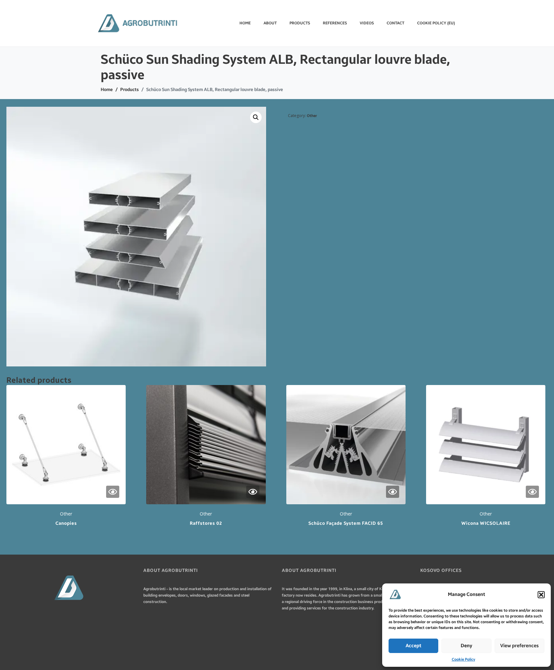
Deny (466, 646)
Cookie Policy (463, 659)
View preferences (519, 646)
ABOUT (270, 23)
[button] (541, 594)
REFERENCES (335, 23)
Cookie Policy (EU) (436, 23)
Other (312, 115)
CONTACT (395, 23)
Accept (413, 646)
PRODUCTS (300, 23)
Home (245, 23)
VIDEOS (367, 23)
